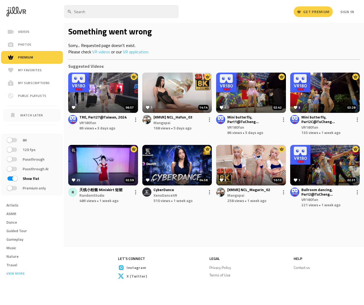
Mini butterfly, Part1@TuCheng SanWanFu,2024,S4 (244, 119)
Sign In (347, 11)
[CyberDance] (177, 165)
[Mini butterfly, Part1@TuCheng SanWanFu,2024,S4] (251, 93)
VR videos (101, 52)
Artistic (12, 205)
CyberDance (163, 190)
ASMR (11, 213)
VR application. (136, 52)
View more (15, 273)
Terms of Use (219, 275)
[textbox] (121, 11)
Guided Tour (16, 230)
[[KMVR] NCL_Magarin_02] (251, 165)
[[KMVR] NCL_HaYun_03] (177, 93)
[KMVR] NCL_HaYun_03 (172, 117)
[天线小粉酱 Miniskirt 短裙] (103, 165)
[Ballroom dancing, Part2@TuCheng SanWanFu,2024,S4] (325, 165)
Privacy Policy (220, 267)
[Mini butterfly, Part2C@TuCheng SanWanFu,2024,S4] (325, 93)
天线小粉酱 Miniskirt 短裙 (101, 190)
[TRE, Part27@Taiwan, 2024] (103, 93)
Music (11, 248)
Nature (12, 256)
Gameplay (14, 239)
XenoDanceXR (165, 195)
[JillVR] (18, 12)
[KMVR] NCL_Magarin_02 (248, 190)
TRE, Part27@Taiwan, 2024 (103, 117)
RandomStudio (91, 195)
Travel (11, 265)
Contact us (302, 267)
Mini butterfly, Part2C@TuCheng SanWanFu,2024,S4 (318, 119)
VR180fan (87, 122)
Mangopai (161, 122)
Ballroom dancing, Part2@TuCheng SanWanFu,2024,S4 (318, 192)
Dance (11, 222)
